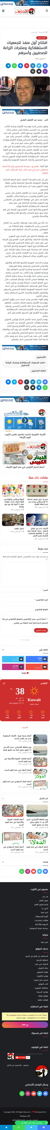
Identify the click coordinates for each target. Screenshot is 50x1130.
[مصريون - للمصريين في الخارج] (25, 11)
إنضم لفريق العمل (41, 904)
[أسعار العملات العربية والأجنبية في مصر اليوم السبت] (40, 762)
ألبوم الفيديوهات (41, 916)
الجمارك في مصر (41, 964)
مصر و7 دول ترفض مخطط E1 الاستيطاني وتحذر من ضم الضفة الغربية (37, 502)
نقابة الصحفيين (38, 371)
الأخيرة (25, 727)
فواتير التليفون (42, 972)
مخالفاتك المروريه (41, 988)
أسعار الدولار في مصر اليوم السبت (17, 770)
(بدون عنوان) (19, 528)
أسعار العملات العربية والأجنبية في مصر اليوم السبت (17, 760)
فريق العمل (43, 900)
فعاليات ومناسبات (41, 920)
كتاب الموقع (43, 984)
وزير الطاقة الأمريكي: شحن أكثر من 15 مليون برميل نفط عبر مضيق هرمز (17, 749)
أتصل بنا (45, 908)
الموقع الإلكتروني (41, 609)
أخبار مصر (34, 32)
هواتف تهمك (43, 1000)
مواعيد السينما (42, 992)
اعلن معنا (44, 912)
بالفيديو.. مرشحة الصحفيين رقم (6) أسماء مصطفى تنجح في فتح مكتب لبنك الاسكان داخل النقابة (25, 169)
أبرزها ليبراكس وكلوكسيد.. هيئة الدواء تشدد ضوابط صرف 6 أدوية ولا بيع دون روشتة (13, 503)
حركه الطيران (43, 968)
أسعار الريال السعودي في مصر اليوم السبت (17, 783)
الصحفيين (41, 357)
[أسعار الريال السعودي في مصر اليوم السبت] (40, 785)
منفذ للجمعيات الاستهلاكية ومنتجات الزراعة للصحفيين (25, 364)
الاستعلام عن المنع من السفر (37, 956)
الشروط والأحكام (41, 924)
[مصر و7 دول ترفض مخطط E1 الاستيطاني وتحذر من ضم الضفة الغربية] (37, 491)
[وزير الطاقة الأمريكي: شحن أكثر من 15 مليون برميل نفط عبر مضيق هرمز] (40, 751)
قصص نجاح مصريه (41, 980)
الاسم (45, 590)
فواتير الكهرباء (42, 976)
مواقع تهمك (43, 996)
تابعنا (24, 1024)
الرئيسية (42, 32)
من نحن (45, 896)
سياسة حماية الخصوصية (39, 928)
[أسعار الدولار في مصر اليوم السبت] (40, 773)
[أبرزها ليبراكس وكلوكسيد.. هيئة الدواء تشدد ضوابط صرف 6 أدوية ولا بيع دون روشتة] (13, 491)
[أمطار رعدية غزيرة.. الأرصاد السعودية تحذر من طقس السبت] (40, 739)
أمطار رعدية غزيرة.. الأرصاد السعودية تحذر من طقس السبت (17, 737)
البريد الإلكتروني (41, 599)
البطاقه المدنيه (42, 960)
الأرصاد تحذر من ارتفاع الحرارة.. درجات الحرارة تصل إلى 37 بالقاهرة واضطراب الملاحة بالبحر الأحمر (37, 532)
